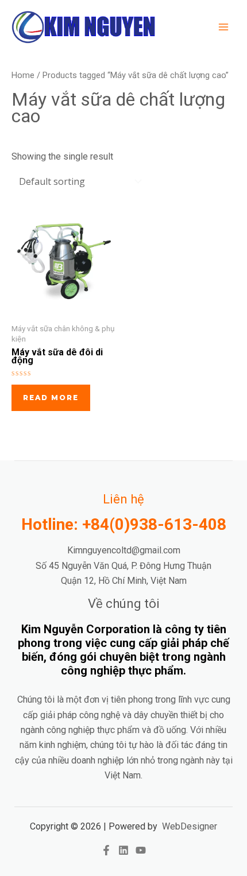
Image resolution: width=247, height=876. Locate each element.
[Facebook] (106, 850)
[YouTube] (141, 850)
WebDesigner (189, 826)
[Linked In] (123, 850)
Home (22, 75)
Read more (51, 397)
